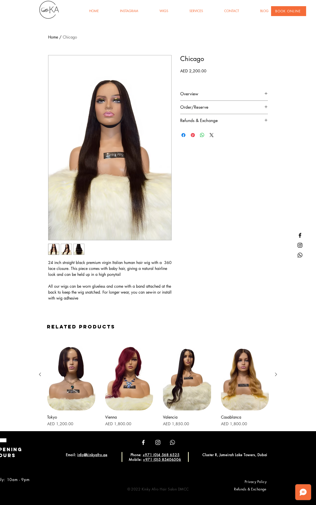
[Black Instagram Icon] (300, 245)
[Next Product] (276, 374)
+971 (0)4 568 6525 (161, 454)
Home (53, 37)
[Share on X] (212, 135)
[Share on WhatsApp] (202, 135)
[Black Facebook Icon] (300, 235)
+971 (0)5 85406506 (162, 459)
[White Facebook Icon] (143, 442)
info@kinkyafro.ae (92, 454)
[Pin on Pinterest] (193, 135)
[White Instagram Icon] (158, 442)
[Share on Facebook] (183, 135)
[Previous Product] (40, 374)
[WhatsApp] (300, 255)
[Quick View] (71, 375)
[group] (158, 382)
